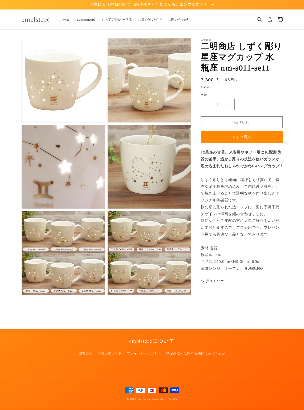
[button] (259, 19)
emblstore (144, 399)
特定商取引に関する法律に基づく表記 (195, 353)
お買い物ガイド (110, 353)
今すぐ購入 (241, 137)
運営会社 (86, 353)
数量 (204, 95)
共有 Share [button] (215, 281)
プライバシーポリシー (144, 353)
